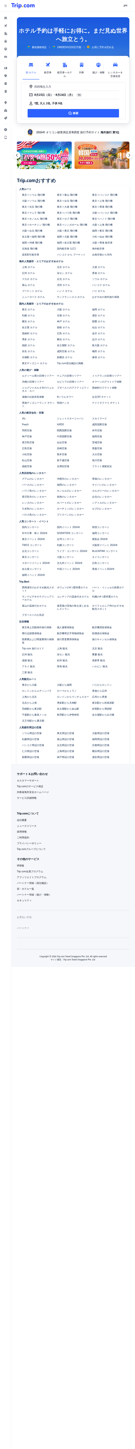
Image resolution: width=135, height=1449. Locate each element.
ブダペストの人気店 (33, 614)
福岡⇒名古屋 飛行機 (68, 242)
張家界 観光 (98, 660)
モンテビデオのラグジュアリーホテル (38, 598)
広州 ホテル (28, 273)
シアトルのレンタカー (104, 502)
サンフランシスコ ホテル (71, 297)
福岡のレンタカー (67, 484)
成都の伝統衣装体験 (33, 396)
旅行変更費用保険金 (68, 639)
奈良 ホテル (28, 351)
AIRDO (60, 424)
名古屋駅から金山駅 (68, 708)
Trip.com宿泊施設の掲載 (70, 363)
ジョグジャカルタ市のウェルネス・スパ (38, 389)
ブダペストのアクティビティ (73, 387)
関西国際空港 (64, 430)
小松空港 (27, 454)
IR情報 (20, 865)
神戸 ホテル (63, 321)
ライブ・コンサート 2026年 (72, 551)
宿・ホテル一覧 (25, 888)
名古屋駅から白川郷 (103, 714)
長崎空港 (62, 448)
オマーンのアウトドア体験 (107, 381)
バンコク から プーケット (71, 254)
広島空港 (27, 448)
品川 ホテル (98, 339)
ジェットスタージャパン (70, 418)
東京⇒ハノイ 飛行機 (103, 218)
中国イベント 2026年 (68, 569)
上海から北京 (29, 696)
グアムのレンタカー (33, 478)
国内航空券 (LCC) (66, 248)
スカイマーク (99, 418)
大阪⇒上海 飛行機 (102, 224)
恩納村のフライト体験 (104, 387)
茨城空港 (97, 442)
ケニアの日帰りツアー (69, 375)
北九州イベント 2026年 (70, 563)
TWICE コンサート (32, 545)
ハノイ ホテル (64, 291)
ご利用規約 (23, 837)
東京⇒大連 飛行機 (67, 206)
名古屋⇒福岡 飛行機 (33, 236)
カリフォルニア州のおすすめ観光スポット (108, 607)
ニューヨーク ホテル (33, 297)
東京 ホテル (28, 309)
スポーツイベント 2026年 (36, 563)
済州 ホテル (63, 285)
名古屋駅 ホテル (66, 345)
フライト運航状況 (102, 466)
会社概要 (22, 820)
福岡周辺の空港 (100, 739)
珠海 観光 (62, 666)
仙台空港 (62, 442)
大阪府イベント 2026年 (105, 545)
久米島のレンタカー (33, 508)
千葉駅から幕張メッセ (34, 714)
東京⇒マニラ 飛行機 (33, 212)
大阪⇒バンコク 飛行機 (104, 212)
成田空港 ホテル (66, 351)
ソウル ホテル (100, 279)
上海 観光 (62, 648)
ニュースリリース (27, 825)
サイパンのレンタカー (104, 484)
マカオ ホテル (29, 279)
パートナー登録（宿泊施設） (33, 883)
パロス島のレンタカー (34, 514)
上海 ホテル (28, 267)
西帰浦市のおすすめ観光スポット (38, 589)
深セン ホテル (64, 273)
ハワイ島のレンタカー (34, 490)
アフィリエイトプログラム (31, 877)
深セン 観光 (63, 654)
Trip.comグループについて (31, 849)
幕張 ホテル (98, 357)
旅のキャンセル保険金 (104, 639)
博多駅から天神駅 (67, 702)
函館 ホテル (28, 345)
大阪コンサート (65, 557)
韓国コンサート (100, 527)
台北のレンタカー (102, 496)
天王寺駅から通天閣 (33, 720)
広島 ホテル (63, 333)
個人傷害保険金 (65, 627)
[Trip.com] (23, 6)
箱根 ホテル (63, 327)
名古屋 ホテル (29, 327)
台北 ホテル (63, 279)
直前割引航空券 (30, 254)
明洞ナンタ (63, 402)
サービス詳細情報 (27, 798)
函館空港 (27, 466)
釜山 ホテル (28, 285)
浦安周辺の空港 (100, 757)
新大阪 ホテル (100, 345)
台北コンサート (30, 551)
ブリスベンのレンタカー (70, 514)
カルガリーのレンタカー (105, 490)
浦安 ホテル (98, 315)
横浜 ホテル (28, 321)
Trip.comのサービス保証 (30, 786)
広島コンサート (100, 563)
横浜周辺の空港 (100, 751)
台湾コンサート (65, 539)
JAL (24, 418)
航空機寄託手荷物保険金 (70, 633)
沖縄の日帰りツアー (33, 381)
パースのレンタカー (33, 484)
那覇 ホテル (98, 321)
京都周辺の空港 (100, 745)
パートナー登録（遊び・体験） (34, 894)
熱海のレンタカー (67, 496)
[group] (37, 47)
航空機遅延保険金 (102, 627)
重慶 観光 (97, 654)
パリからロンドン (102, 684)
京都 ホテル (63, 315)
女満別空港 (63, 466)
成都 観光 (27, 660)
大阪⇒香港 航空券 (102, 242)
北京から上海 (29, 702)
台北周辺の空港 (65, 745)
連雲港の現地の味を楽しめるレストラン (73, 607)
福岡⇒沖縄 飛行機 (32, 242)
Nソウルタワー (65, 396)
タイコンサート (100, 557)
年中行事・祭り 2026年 (35, 533)
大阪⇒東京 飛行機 (67, 230)
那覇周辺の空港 (30, 757)
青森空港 (97, 448)
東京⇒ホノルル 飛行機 (34, 218)
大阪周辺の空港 (100, 733)
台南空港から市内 (102, 254)
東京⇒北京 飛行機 (32, 206)
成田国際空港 (99, 424)
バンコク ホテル (101, 285)
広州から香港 (99, 696)
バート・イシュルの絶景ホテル (108, 589)
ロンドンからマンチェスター (73, 696)
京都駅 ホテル (29, 357)
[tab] (31, 69)
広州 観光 (27, 654)
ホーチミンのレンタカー (70, 508)
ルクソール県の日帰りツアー (38, 375)
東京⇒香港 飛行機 (102, 206)
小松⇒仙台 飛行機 (102, 236)
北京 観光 (97, 648)
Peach (25, 424)
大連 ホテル (98, 267)
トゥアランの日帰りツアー (107, 375)
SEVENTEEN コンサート (70, 533)
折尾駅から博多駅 (102, 708)
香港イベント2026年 (103, 569)
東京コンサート (30, 557)
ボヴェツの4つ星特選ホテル (72, 587)
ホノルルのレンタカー (69, 490)
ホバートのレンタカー (69, 502)
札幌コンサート (65, 545)
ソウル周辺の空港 (32, 733)
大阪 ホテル (63, 309)
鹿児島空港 (28, 442)
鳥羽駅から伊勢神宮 (68, 714)
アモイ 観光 (28, 666)
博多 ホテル (28, 339)
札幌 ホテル (28, 315)
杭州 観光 (62, 660)
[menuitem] (5, 17)
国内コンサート (30, 527)
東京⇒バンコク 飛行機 (104, 194)
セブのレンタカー (102, 508)
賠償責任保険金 (100, 633)
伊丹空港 (97, 430)
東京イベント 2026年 (33, 539)
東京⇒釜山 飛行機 (67, 194)
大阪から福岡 (64, 684)
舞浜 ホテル (63, 339)
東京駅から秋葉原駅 (103, 702)
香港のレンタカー (102, 478)
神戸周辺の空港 (65, 757)
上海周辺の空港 (65, 751)
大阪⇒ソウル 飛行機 (33, 200)
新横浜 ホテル (64, 357)
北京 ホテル (63, 267)
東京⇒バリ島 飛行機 (68, 212)
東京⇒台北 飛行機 (67, 200)
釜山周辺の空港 (65, 739)
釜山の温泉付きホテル (34, 605)
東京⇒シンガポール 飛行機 (72, 224)
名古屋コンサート (32, 569)
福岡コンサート (100, 533)
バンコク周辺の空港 (33, 745)
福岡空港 (97, 436)
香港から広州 (99, 690)
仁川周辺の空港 (30, 751)
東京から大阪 (29, 684)
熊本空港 (62, 454)
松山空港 (27, 460)
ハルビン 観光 (100, 666)
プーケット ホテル (32, 291)
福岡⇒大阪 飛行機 (67, 236)
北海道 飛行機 (29, 248)
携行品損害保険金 (32, 633)
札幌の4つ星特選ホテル (105, 596)
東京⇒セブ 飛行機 (67, 218)
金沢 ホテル (98, 333)
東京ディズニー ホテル (34, 363)
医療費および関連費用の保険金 (38, 641)
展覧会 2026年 (100, 539)
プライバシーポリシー (29, 843)
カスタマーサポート (28, 780)
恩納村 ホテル (29, 333)
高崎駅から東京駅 (32, 708)
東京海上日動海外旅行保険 (37, 627)
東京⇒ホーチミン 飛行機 (36, 224)
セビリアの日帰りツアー (70, 381)
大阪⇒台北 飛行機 (32, 230)
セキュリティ (24, 900)
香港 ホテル (98, 273)
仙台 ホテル (98, 327)
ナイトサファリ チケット (106, 402)
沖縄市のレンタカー (68, 478)
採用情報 (22, 831)
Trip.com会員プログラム (30, 871)
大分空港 (97, 454)
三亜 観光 (27, 672)
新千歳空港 (63, 460)
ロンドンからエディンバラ (37, 690)
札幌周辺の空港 (30, 739)
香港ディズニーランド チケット (38, 404)
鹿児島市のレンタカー (34, 496)
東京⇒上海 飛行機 (102, 200)
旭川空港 (97, 460)
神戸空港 (27, 436)
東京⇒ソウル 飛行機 (33, 194)
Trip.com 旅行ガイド (33, 648)
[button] (5, 6)
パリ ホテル (98, 291)
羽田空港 (27, 430)
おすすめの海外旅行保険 (105, 297)
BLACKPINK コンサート (105, 551)
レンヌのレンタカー (33, 502)
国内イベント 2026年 (68, 527)
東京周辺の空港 (65, 733)
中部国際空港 (64, 436)
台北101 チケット (101, 396)
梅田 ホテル (98, 351)
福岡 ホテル (98, 309)
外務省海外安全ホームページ (33, 792)
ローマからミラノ (67, 690)
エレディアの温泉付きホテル (73, 596)
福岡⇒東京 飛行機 (102, 230)
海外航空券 (98, 248)
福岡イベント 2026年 (33, 575)
